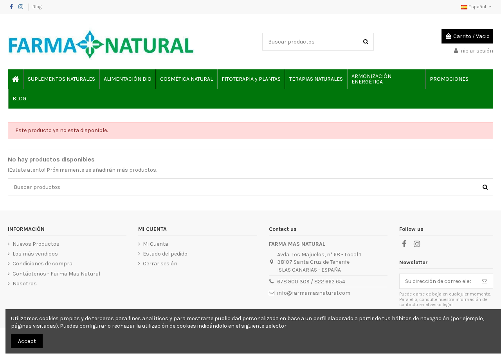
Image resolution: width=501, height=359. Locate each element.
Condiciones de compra (42, 263)
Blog (36, 6)
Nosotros (25, 283)
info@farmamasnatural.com (313, 293)
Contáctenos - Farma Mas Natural (56, 273)
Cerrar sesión (160, 263)
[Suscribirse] (484, 281)
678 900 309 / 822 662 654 (311, 281)
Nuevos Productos (36, 244)
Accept (27, 341)
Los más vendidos (35, 253)
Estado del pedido (165, 253)
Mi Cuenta (155, 244)
